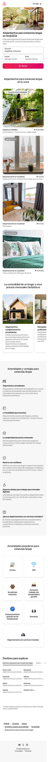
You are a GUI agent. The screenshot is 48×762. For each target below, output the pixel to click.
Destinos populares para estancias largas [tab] (18, 663)
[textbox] (12, 59)
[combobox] (23, 51)
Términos (28, 751)
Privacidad (19, 751)
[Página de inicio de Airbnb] (4, 3)
